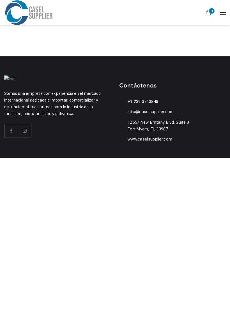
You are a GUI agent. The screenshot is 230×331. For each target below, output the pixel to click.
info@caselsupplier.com (151, 111)
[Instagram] (24, 130)
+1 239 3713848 (143, 101)
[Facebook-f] (11, 130)
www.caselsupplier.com (150, 139)
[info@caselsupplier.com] (122, 111)
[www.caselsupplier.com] (122, 139)
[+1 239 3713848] (122, 101)
